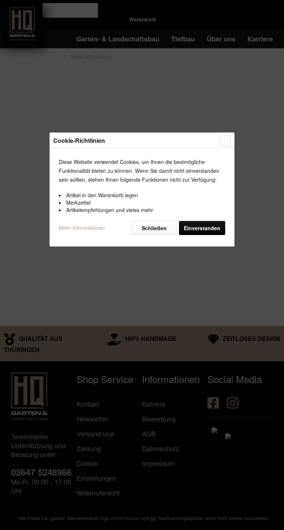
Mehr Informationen (82, 227)
